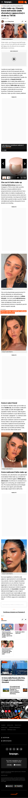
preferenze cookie (11, 729)
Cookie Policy (4, 727)
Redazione (3, 729)
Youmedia (3, 725)
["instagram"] (6, 711)
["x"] (12, 711)
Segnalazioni (10, 725)
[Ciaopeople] (14, 794)
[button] (25, 21)
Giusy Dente (11, 21)
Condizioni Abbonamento (14, 727)
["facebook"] (16, 711)
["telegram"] (19, 711)
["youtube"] (9, 711)
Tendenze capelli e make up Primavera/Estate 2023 (12, 5)
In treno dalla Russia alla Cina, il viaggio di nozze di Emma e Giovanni (13, 680)
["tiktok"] (2, 711)
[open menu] (1, 2)
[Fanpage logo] (8, 2)
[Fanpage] (14, 754)
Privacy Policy (18, 725)
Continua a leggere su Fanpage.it (14, 612)
